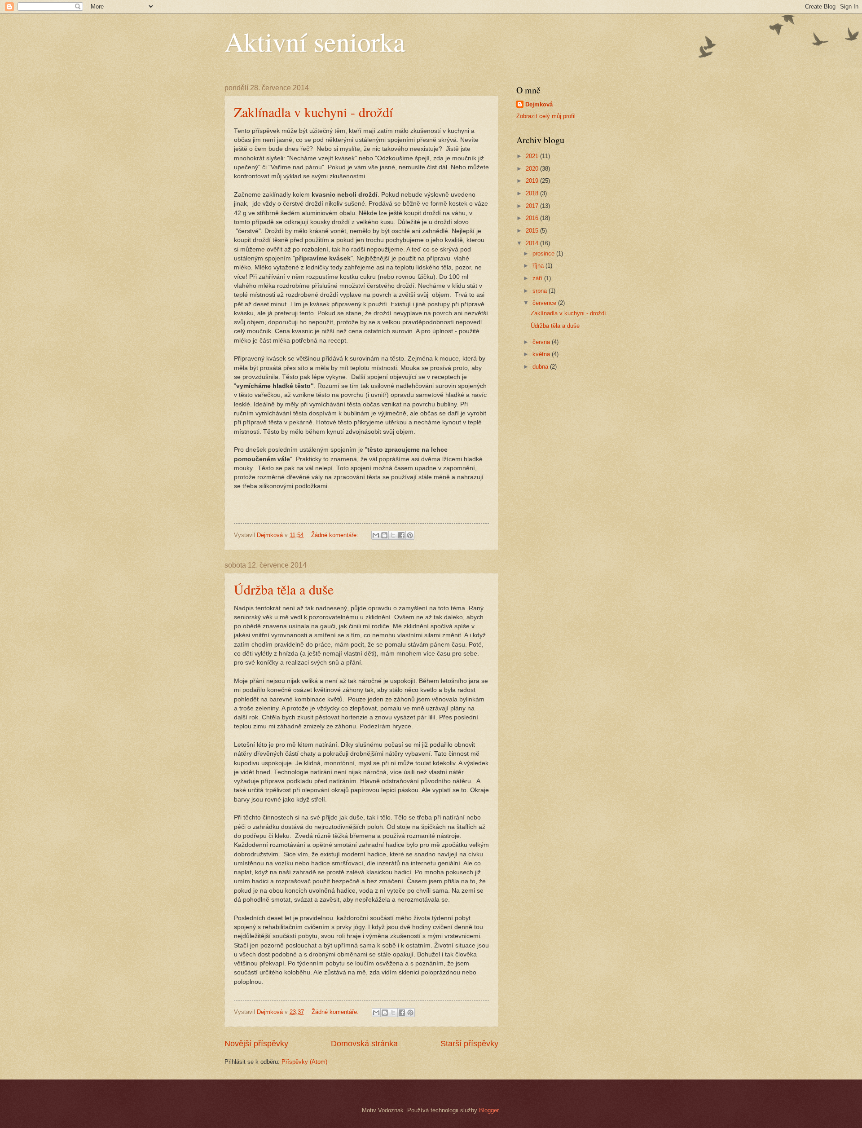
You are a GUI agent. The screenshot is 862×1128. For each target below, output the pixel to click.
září (538, 278)
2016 (533, 218)
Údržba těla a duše (284, 589)
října (538, 265)
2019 (533, 180)
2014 (533, 243)
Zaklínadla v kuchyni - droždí (313, 112)
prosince (544, 253)
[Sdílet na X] (392, 535)
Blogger (488, 1110)
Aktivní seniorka (314, 41)
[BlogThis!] (384, 535)
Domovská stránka (364, 1043)
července (545, 303)
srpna (540, 290)
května (542, 354)
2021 (533, 156)
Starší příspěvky (469, 1043)
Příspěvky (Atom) (304, 1061)
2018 (533, 193)
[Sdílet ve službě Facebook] (401, 535)
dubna (541, 366)
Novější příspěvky (256, 1043)
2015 (533, 230)
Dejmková (539, 104)
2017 (533, 206)
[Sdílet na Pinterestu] (409, 535)
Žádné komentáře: (335, 535)
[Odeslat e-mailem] (375, 535)
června (542, 342)
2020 (533, 168)
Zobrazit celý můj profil (546, 116)
